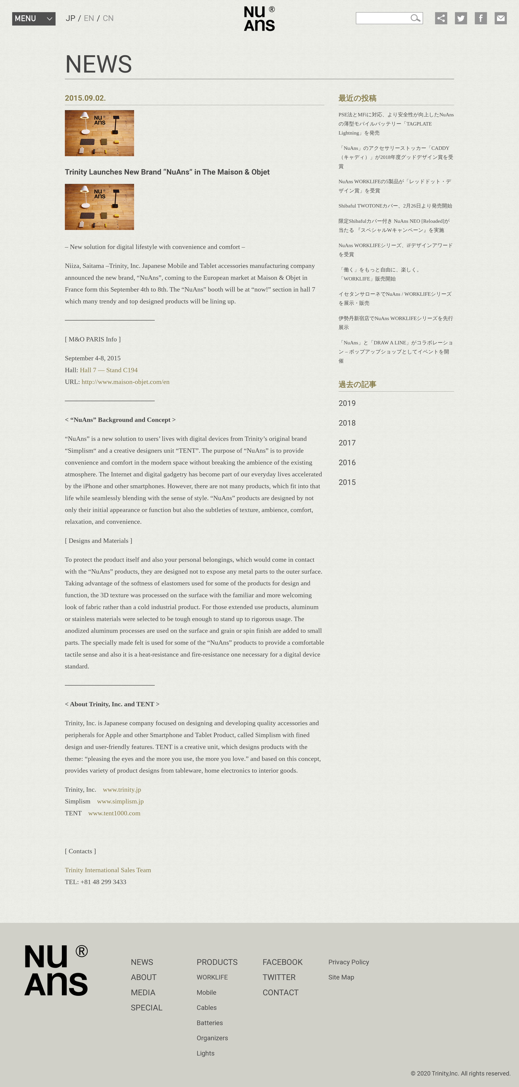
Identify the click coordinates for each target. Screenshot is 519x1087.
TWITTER (279, 977)
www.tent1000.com (114, 813)
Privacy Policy (348, 962)
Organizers (212, 1038)
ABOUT (144, 977)
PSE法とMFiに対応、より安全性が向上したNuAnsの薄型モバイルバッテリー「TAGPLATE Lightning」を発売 (396, 124)
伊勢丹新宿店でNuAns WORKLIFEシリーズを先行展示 (396, 323)
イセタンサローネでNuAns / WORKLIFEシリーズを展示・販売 (395, 298)
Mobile (206, 992)
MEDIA (143, 992)
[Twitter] (461, 18)
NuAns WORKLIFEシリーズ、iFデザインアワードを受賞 (396, 250)
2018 (347, 423)
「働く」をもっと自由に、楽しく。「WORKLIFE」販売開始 (380, 274)
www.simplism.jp (120, 801)
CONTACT (281, 992)
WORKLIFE (212, 977)
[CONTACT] (501, 18)
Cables (207, 1007)
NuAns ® (259, 18)
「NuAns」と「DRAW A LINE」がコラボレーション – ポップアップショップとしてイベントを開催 (396, 352)
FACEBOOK (283, 962)
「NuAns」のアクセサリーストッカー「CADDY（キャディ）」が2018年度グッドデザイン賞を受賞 (396, 157)
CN (108, 18)
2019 (347, 403)
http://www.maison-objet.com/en (126, 381)
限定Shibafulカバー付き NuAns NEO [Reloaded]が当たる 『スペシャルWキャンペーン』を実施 (394, 225)
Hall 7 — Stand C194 (109, 370)
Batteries (210, 1023)
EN (89, 18)
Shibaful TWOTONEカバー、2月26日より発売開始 (395, 206)
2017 (347, 442)
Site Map (341, 977)
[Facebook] (481, 18)
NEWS (142, 962)
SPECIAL (146, 1007)
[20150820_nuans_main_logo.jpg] (99, 227)
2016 (347, 462)
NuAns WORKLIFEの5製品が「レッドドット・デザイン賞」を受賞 (395, 186)
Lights (206, 1053)
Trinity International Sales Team (108, 870)
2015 (347, 482)
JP (70, 18)
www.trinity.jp (122, 789)
